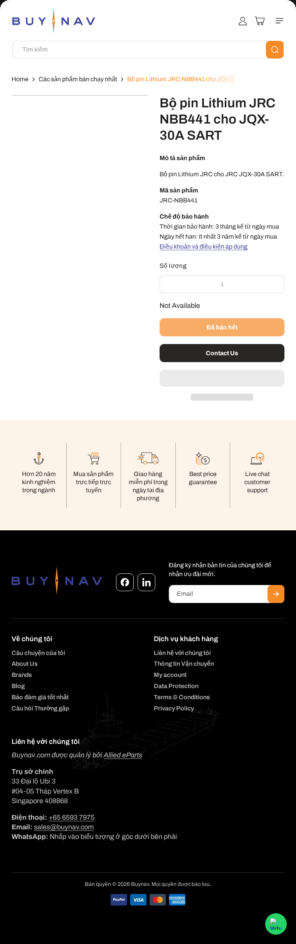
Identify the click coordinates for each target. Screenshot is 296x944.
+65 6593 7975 (71, 817)
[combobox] (148, 49)
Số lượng (173, 265)
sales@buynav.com (64, 827)
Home (20, 79)
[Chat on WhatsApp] (276, 924)
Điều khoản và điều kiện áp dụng (203, 246)
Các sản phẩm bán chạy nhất (78, 79)
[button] (222, 379)
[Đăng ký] (275, 594)
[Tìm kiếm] (275, 49)
